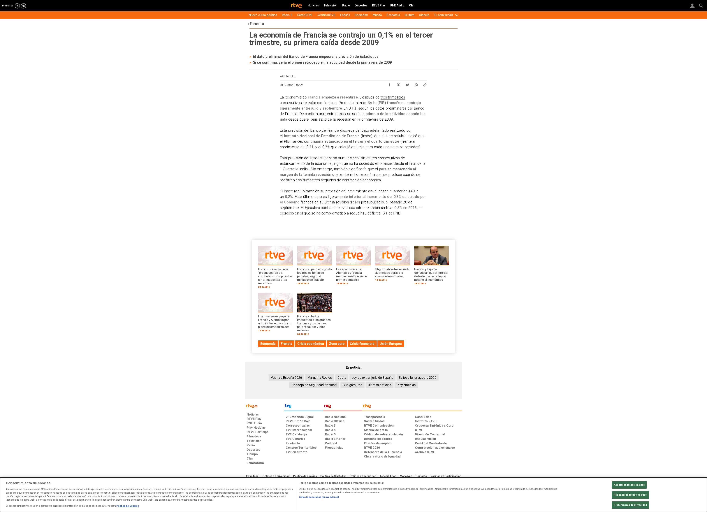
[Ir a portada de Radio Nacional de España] (342, 407)
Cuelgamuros (352, 385)
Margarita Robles (319, 377)
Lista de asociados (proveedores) (319, 497)
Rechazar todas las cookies (630, 494)
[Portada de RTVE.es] (296, 6)
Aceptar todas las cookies (629, 484)
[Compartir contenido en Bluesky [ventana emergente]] (407, 83)
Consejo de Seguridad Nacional (314, 385)
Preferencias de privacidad (630, 505)
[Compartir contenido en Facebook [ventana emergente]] (389, 83)
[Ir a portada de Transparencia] (412, 407)
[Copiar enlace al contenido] (425, 83)
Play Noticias (406, 385)
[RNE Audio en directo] (24, 6)
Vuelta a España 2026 (286, 377)
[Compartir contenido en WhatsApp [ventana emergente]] (416, 83)
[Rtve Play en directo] (17, 6)
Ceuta (341, 377)
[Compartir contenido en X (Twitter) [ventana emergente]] (398, 83)
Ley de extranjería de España (372, 377)
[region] (353, 494)
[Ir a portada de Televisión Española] (303, 407)
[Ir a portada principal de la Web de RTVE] (264, 406)
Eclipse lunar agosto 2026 (417, 377)
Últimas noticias (379, 385)
